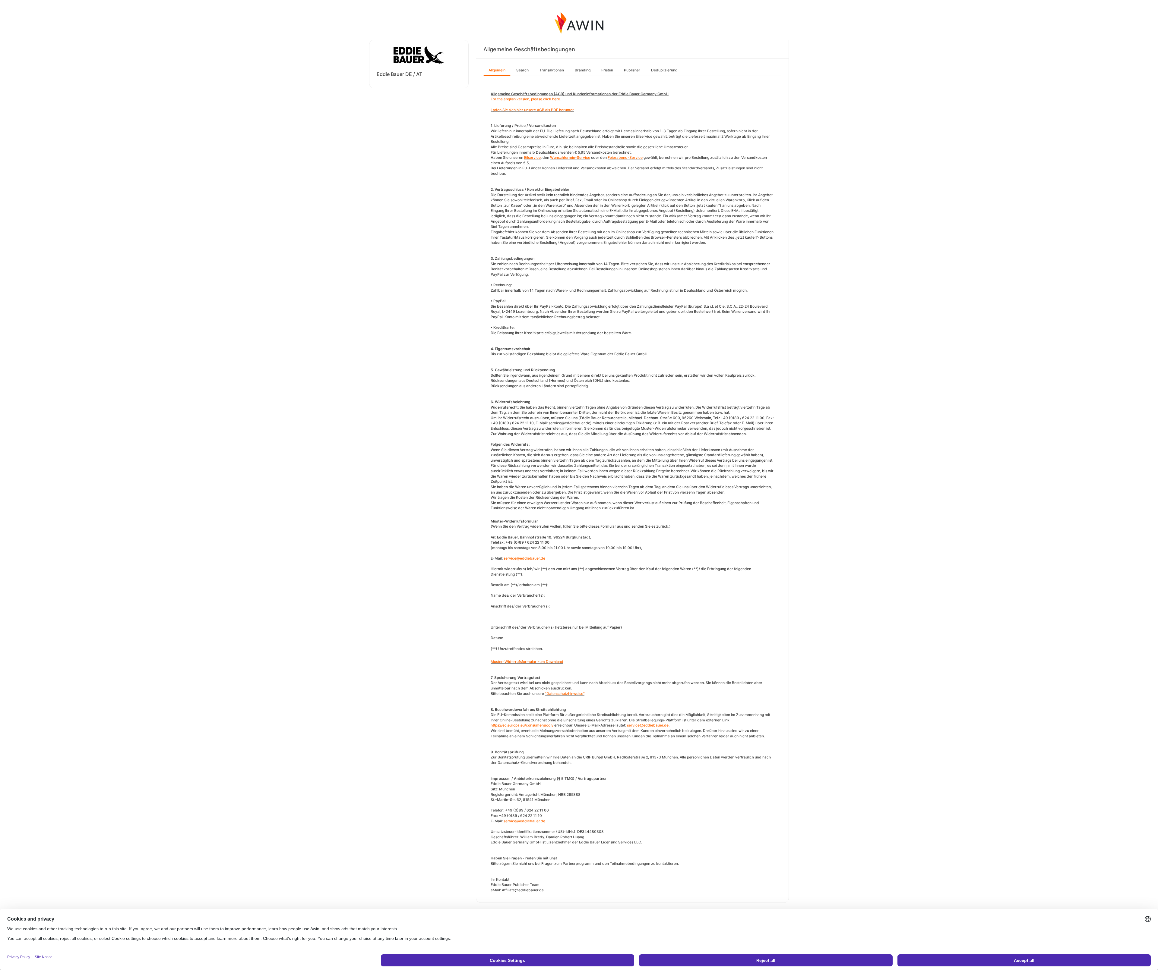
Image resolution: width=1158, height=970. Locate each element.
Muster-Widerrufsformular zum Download (527, 661)
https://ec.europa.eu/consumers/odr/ (522, 725)
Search (522, 70)
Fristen (607, 70)
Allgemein (497, 70)
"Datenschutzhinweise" (564, 693)
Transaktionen (551, 70)
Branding (582, 70)
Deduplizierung (664, 70)
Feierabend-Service (625, 157)
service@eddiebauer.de (524, 558)
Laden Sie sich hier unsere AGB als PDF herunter (532, 110)
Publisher (632, 70)
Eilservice (532, 157)
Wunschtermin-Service (570, 157)
